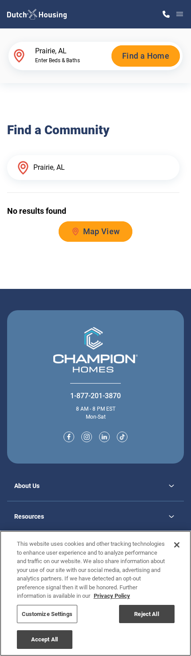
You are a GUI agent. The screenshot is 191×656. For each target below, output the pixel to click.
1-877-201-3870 (95, 396)
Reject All (146, 614)
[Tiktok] (122, 437)
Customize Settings (47, 614)
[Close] (177, 545)
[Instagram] (86, 437)
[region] (95, 593)
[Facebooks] (69, 437)
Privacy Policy (112, 595)
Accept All (44, 639)
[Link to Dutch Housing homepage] (37, 14)
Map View (101, 231)
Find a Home (145, 55)
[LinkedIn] (104, 437)
